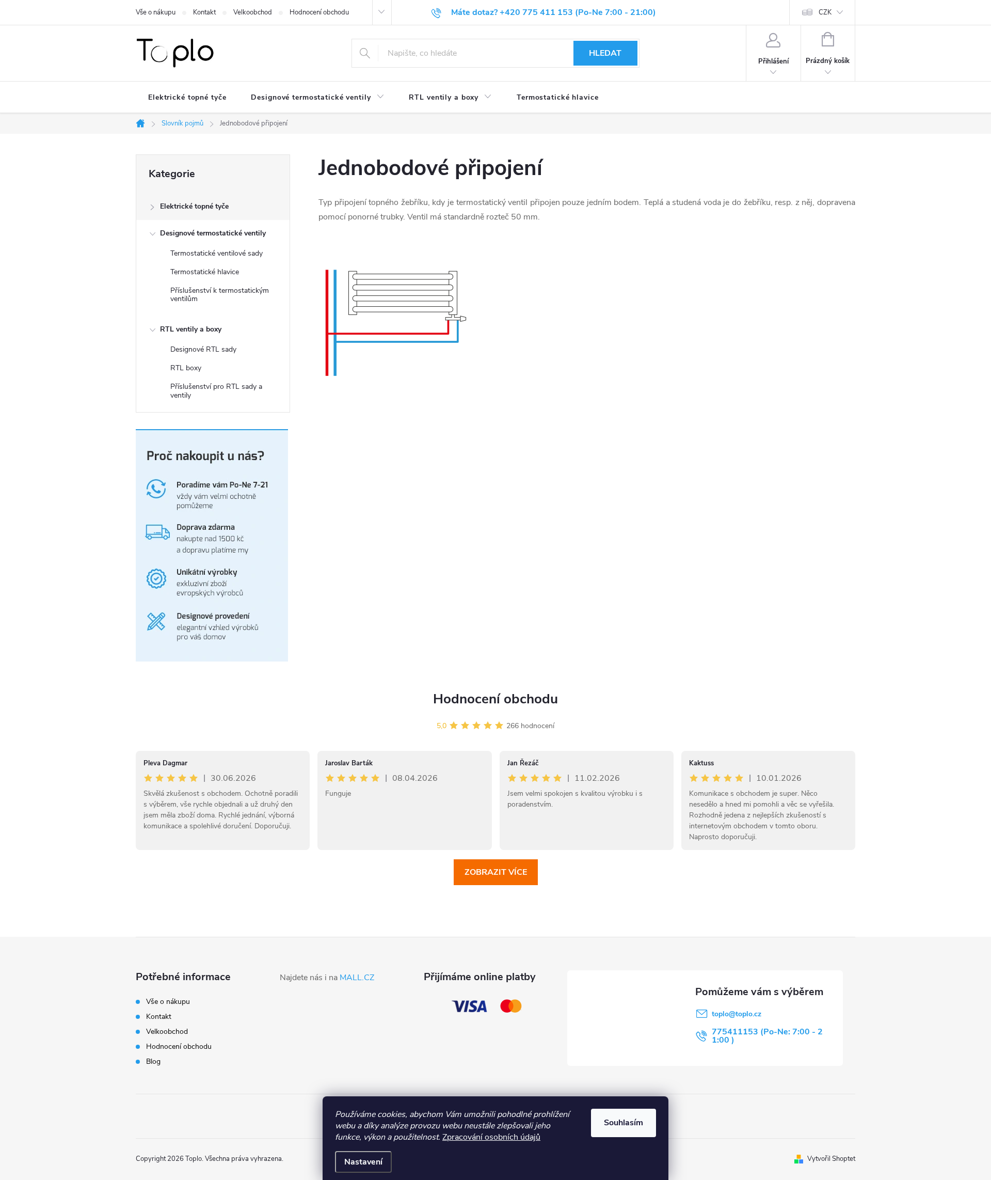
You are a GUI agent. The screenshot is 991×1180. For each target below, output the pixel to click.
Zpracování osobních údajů (491, 1137)
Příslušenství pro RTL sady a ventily (216, 391)
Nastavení (363, 1162)
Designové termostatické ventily (213, 233)
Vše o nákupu (155, 12)
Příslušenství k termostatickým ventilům (219, 295)
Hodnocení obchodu (319, 12)
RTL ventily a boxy (190, 329)
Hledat (605, 53)
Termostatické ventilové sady (216, 253)
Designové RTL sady (203, 349)
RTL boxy (185, 368)
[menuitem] (187, 98)
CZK (825, 12)
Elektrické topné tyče (194, 206)
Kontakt (204, 12)
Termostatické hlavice (204, 272)
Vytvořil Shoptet (831, 1158)
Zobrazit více (496, 872)
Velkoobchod (252, 12)
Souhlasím (623, 1122)
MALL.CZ (357, 977)
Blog (153, 1061)
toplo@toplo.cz (736, 1014)
